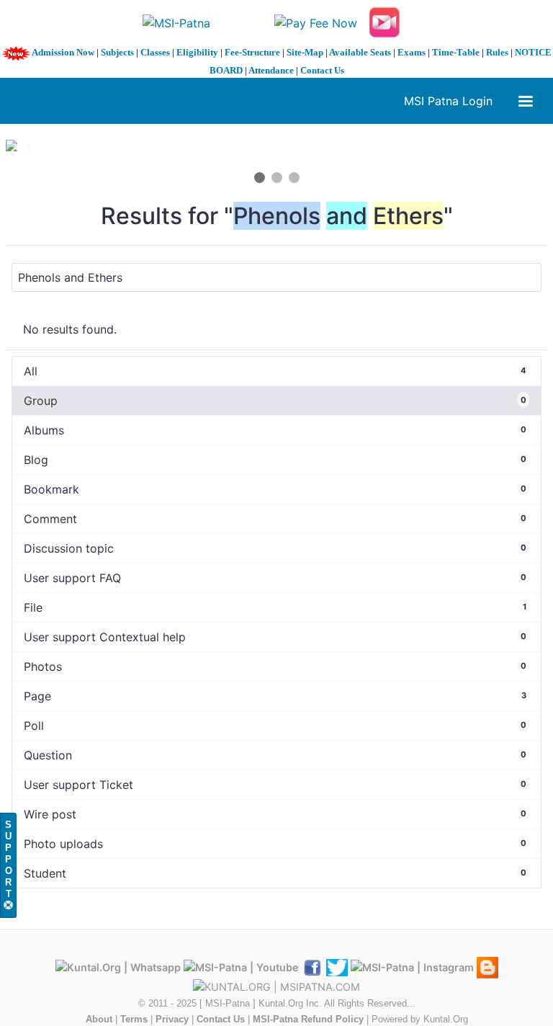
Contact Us (322, 70)
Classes (155, 52)
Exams (411, 52)
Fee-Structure (252, 52)
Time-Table (456, 52)
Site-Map (305, 52)
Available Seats (360, 52)
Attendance (271, 70)
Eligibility (197, 52)
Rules (497, 52)
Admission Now (63, 52)
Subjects (117, 52)
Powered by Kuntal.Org (420, 1019)
